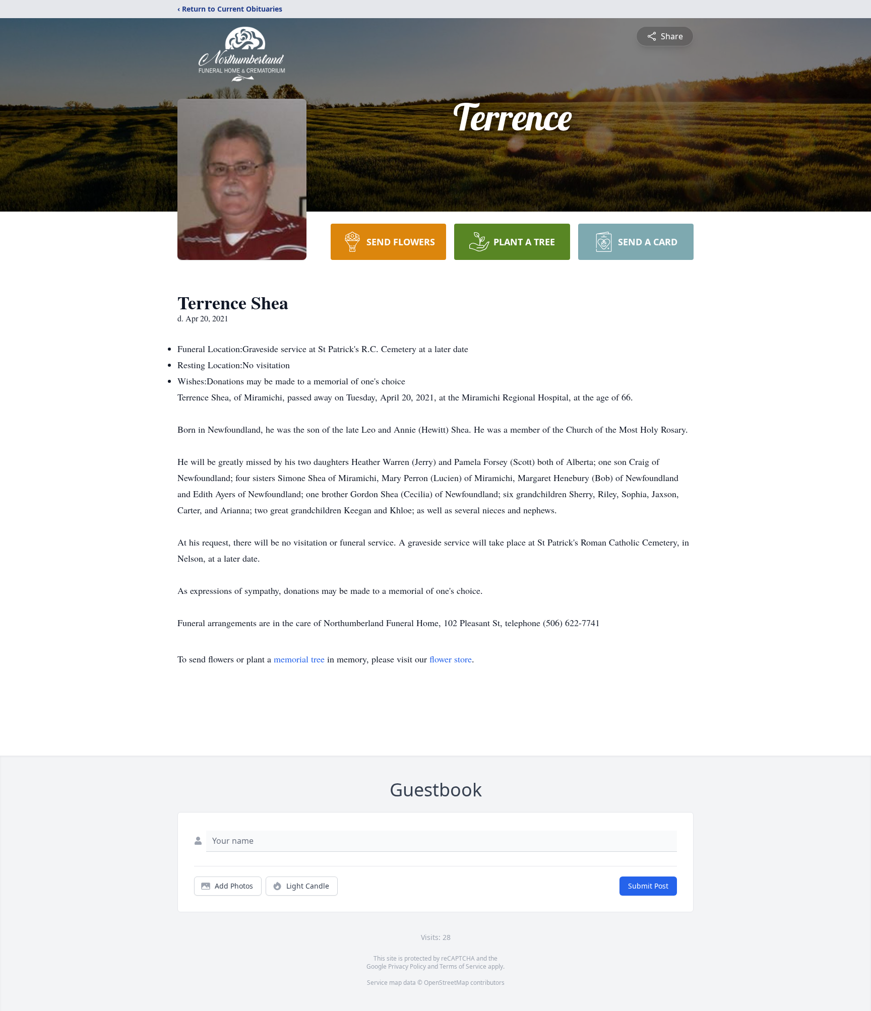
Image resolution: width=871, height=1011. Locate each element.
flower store (450, 659)
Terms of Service (463, 966)
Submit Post (648, 886)
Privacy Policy (407, 966)
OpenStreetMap (446, 982)
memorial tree (299, 659)
